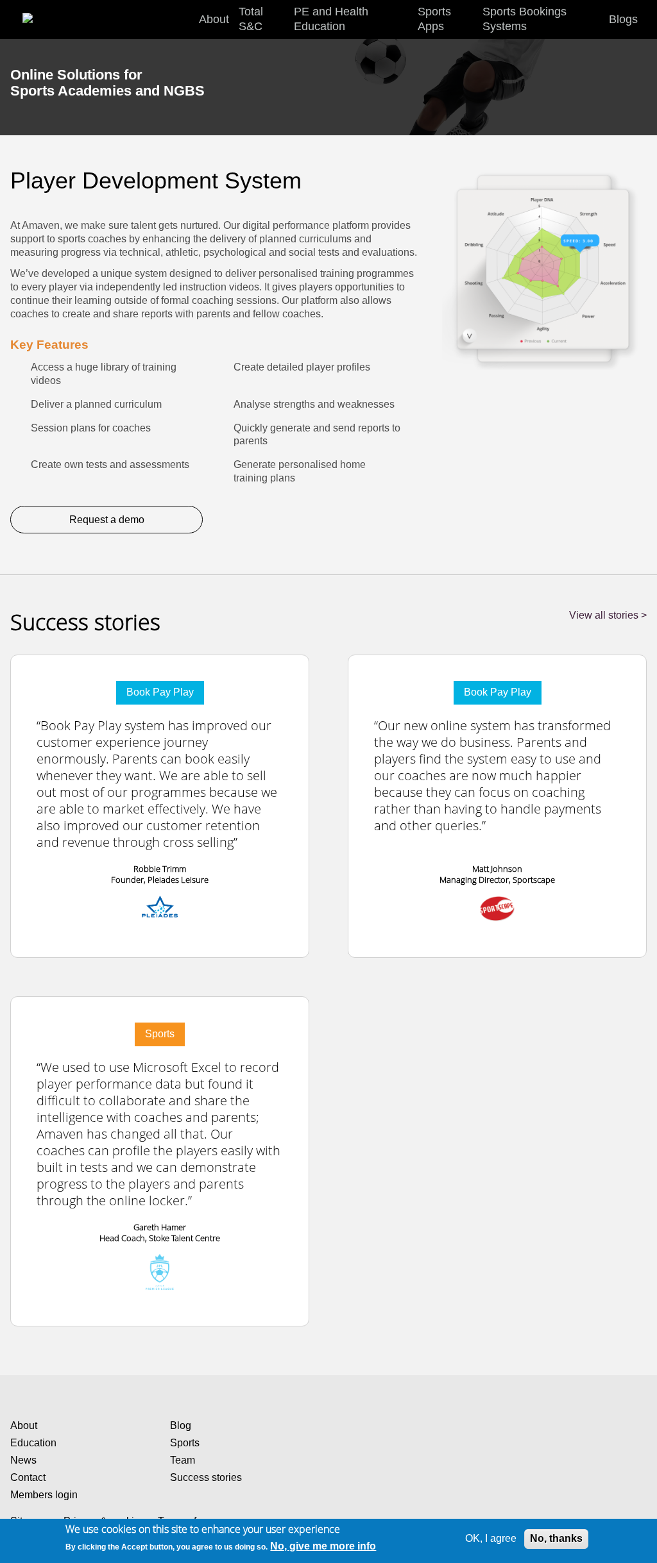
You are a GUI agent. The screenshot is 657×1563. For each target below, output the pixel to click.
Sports (185, 1442)
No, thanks (556, 1538)
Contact (28, 1477)
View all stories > (608, 615)
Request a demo (106, 519)
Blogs (623, 19)
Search (644, 19)
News (23, 1460)
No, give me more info (323, 1546)
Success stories (206, 1477)
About (23, 1425)
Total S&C (251, 19)
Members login (44, 1494)
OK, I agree (490, 1538)
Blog (180, 1425)
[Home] (41, 12)
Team (182, 1460)
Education (33, 1442)
